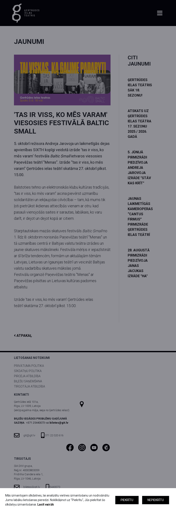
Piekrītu (127, 500)
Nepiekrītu (155, 500)
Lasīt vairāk (45, 504)
